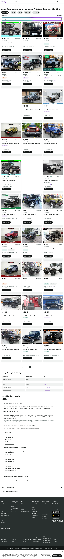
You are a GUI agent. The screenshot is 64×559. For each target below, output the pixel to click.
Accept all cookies (57, 555)
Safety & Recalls (14, 516)
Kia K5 (55, 539)
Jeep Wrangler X (8, 466)
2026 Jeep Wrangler (7, 382)
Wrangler (21, 5)
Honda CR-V (14, 533)
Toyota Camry (3, 539)
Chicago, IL (44, 503)
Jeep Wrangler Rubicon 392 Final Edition (14, 473)
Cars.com (8, 555)
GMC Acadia (7, 439)
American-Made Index (15, 518)
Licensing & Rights (38, 548)
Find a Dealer (3, 513)
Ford (23, 530)
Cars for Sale (6, 5)
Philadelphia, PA (45, 514)
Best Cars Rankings (15, 513)
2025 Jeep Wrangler (7, 384)
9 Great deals (47, 390)
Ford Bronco (8, 441)
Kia (54, 530)
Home (2, 5)
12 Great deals (47, 384)
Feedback (55, 548)
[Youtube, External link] (58, 521)
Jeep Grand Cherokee (37, 535)
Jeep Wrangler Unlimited (10, 435)
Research (22, 1)
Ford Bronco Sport (9, 444)
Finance (28, 1)
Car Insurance (34, 513)
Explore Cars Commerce (57, 503)
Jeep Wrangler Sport (9, 452)
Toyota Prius (3, 535)
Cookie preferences (46, 555)
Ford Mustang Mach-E (26, 539)
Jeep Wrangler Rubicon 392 (11, 463)
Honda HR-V (14, 541)
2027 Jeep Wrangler (7, 379)
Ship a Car (34, 509)
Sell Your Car (23, 503)
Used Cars (3, 503)
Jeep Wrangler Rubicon (10, 454)
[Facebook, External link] (55, 521)
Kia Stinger (56, 537)
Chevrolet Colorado (47, 542)
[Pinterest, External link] (62, 521)
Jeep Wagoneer (36, 537)
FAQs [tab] (5, 399)
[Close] (62, 551)
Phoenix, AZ (44, 510)
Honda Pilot (14, 539)
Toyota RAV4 (3, 533)
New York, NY (44, 516)
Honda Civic (14, 535)
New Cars (3, 505)
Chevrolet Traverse (47, 538)
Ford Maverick (25, 533)
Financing (3, 522)
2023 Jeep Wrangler (7, 390)
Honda (13, 530)
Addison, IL (12, 5)
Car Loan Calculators (36, 503)
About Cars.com (10, 548)
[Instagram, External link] (60, 521)
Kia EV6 (55, 541)
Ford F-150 (24, 537)
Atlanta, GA (44, 512)
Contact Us (17, 548)
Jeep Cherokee (36, 541)
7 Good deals (47, 382)
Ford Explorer (24, 541)
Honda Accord (14, 537)
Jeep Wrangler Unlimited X (11, 470)
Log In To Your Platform (56, 505)
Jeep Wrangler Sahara (10, 457)
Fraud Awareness (48, 548)
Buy (11, 1)
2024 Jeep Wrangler (7, 387)
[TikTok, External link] (53, 521)
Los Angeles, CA (45, 508)
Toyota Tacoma (4, 537)
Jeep (17, 5)
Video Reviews (14, 520)
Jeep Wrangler (35, 533)
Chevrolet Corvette (47, 533)
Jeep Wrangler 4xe (9, 437)
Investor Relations (24, 548)
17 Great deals (47, 387)
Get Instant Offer (24, 505)
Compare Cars (14, 511)
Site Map (33, 517)
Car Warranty (34, 511)
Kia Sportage (56, 533)
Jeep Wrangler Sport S (10, 459)
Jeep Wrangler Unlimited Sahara (12, 468)
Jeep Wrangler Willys (9, 461)
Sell (16, 1)
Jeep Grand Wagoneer (37, 539)
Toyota (2, 530)
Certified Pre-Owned (5, 508)
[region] (32, 554)
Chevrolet (45, 530)
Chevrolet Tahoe (46, 540)
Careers (32, 548)
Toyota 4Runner (4, 541)
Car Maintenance (35, 515)
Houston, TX (44, 505)
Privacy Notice (11, 554)
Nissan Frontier (8, 432)
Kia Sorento (56, 535)
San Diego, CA (44, 518)
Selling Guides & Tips (25, 511)
